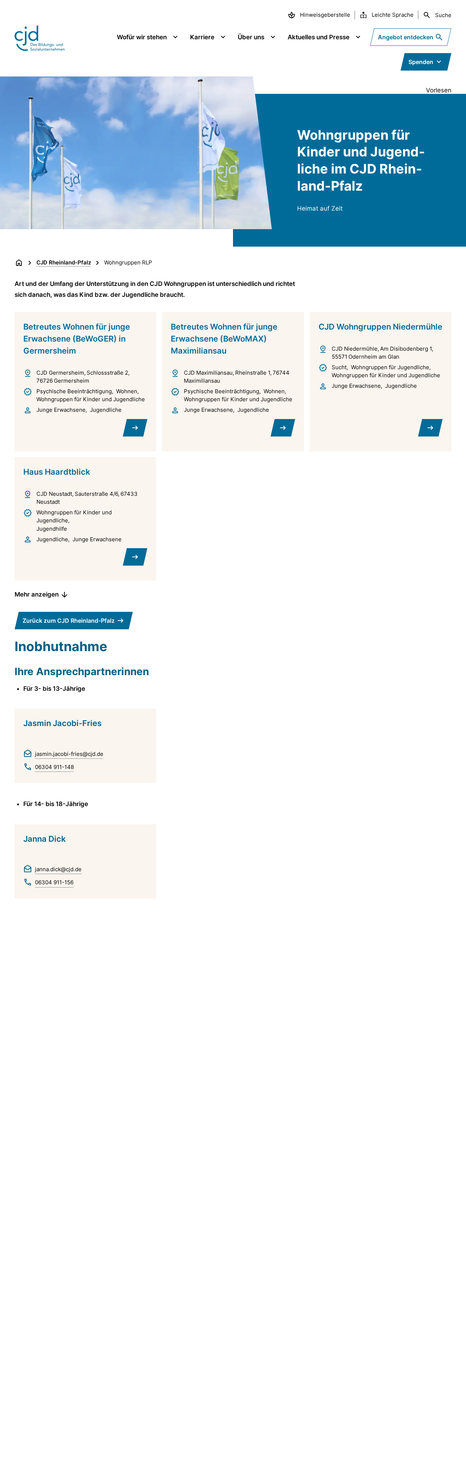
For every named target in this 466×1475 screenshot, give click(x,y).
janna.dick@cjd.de (58, 869)
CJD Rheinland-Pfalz (63, 262)
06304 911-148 (54, 767)
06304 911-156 (54, 882)
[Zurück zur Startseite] (19, 262)
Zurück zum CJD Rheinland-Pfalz (69, 620)
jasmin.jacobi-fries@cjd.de (69, 753)
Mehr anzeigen (37, 594)
